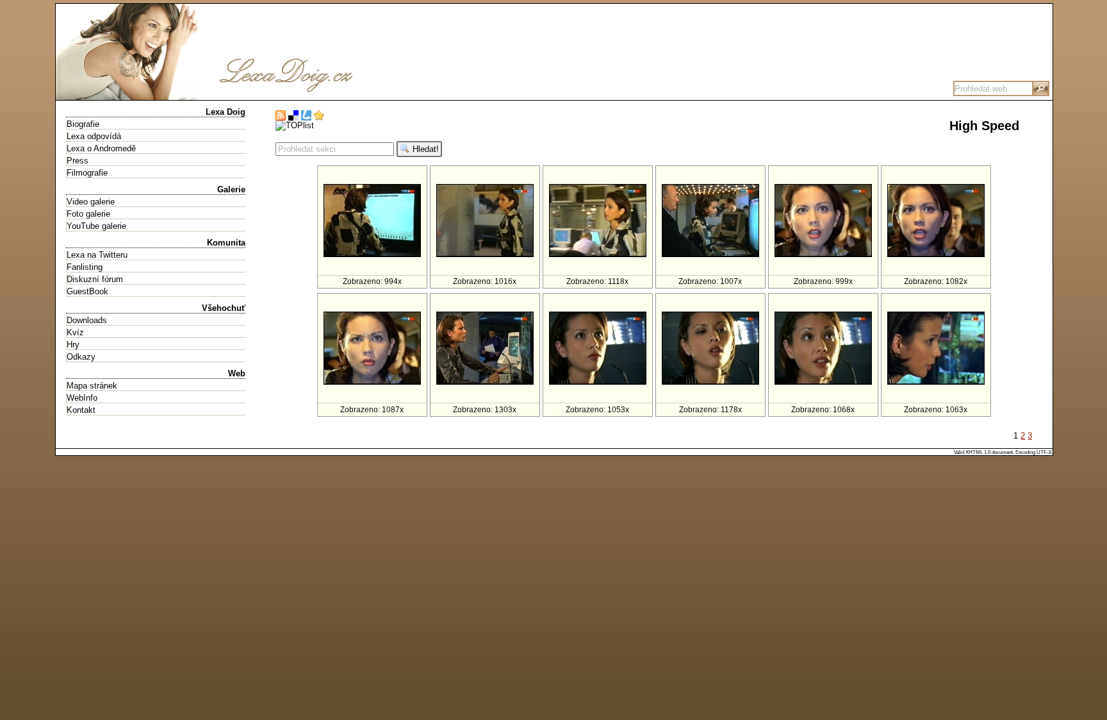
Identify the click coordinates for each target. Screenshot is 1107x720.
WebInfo (82, 398)
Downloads (87, 320)
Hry (73, 344)
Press (77, 160)
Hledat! (424, 149)
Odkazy (81, 357)
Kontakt (81, 410)
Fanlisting (84, 267)
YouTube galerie (96, 226)
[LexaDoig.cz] (248, 95)
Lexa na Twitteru (97, 255)
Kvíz (75, 332)
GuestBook (87, 291)
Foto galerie (88, 214)
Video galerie (91, 201)
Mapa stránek (92, 385)
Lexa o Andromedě (101, 148)
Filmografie (87, 173)
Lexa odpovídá (94, 136)
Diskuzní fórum (95, 279)
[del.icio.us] (293, 116)
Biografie (83, 124)
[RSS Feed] (280, 116)
